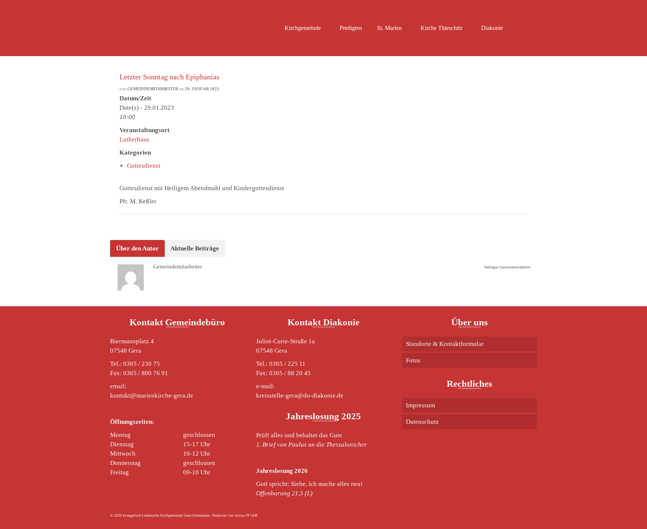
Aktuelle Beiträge (194, 248)
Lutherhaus (134, 139)
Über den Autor (137, 248)
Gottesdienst (143, 165)
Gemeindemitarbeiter (152, 88)
